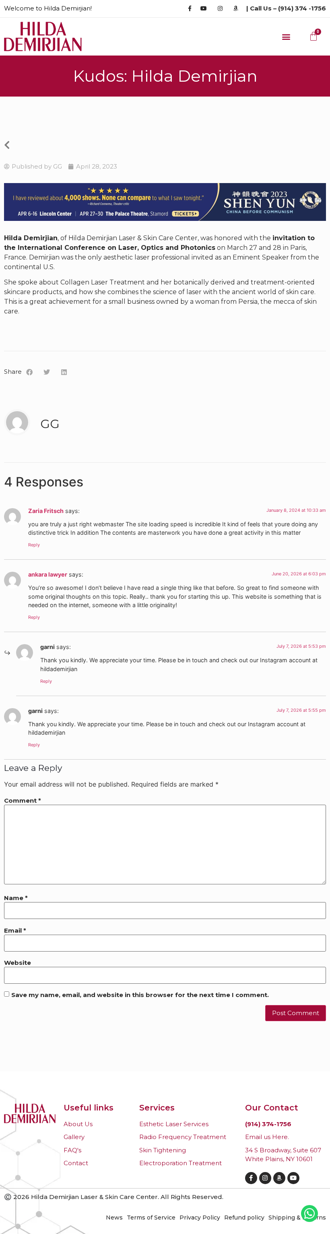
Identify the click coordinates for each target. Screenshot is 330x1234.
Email (15, 930)
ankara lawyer (47, 574)
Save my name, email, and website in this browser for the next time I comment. (140, 995)
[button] (286, 36)
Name (16, 898)
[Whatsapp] (309, 1213)
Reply (34, 545)
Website (17, 963)
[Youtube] (293, 1178)
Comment (22, 800)
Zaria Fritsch (46, 510)
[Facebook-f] (251, 1178)
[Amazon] (279, 1178)
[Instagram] (265, 1178)
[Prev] (84, 145)
